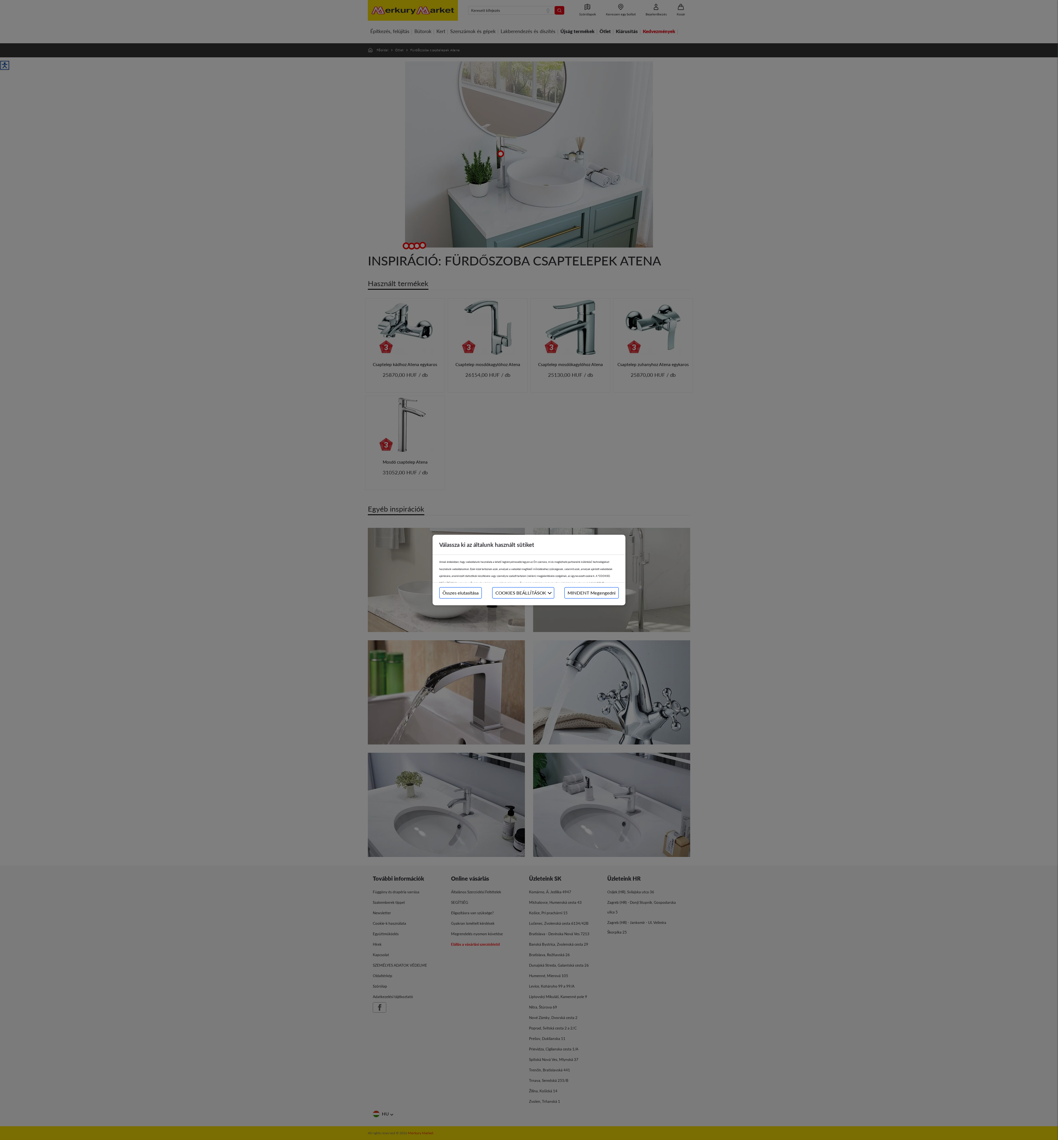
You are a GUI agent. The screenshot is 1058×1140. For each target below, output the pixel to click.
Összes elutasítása (460, 593)
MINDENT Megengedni (592, 593)
